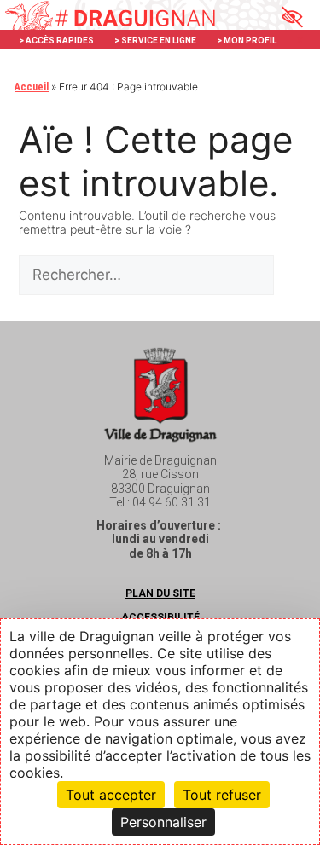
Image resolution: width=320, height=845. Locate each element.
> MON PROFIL (246, 40)
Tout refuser (222, 794)
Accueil (32, 87)
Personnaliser (163, 822)
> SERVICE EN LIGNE (155, 40)
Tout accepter (111, 794)
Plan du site (160, 593)
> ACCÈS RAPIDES (56, 40)
